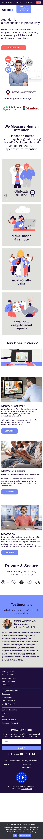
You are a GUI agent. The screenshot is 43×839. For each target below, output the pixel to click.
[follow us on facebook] (29, 754)
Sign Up (29, 2)
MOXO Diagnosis (9, 678)
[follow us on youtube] (21, 754)
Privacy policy (25, 835)
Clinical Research (9, 710)
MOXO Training (8, 704)
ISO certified (27, 789)
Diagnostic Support (10, 691)
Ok (15, 835)
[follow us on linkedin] (26, 754)
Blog (4, 713)
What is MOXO (8, 675)
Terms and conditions (26, 765)
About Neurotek (9, 720)
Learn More (21, 190)
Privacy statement (30, 760)
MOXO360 (6, 685)
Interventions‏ (7, 697)
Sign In (18, 2)
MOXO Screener (9, 681)
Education (6, 694)
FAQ (3, 716)
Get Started (7, 2)
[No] (40, 830)
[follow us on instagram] (33, 754)
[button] (21, 358)
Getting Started (8, 671)
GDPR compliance (12, 760)
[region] (21, 71)
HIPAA (6, 764)
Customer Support (10, 723)
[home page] (8, 10)
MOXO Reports (8, 701)
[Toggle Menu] (38, 10)
